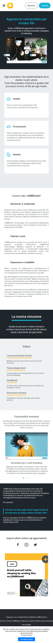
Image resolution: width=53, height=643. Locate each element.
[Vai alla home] (12, 5)
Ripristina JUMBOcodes (38, 617)
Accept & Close (26, 639)
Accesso (31, 5)
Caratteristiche (23, 617)
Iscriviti (45, 5)
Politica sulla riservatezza (44, 621)
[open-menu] (3, 5)
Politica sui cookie (27, 621)
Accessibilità (26, 625)
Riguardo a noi (11, 617)
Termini (2, 621)
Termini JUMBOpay (13, 621)
